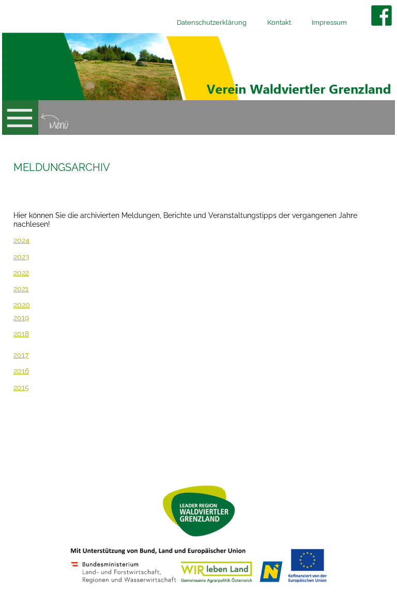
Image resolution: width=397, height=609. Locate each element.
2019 (21, 318)
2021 (20, 289)
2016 (21, 371)
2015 (21, 387)
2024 (21, 240)
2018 (21, 334)
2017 (20, 355)
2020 (21, 305)
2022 (21, 273)
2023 (21, 257)
